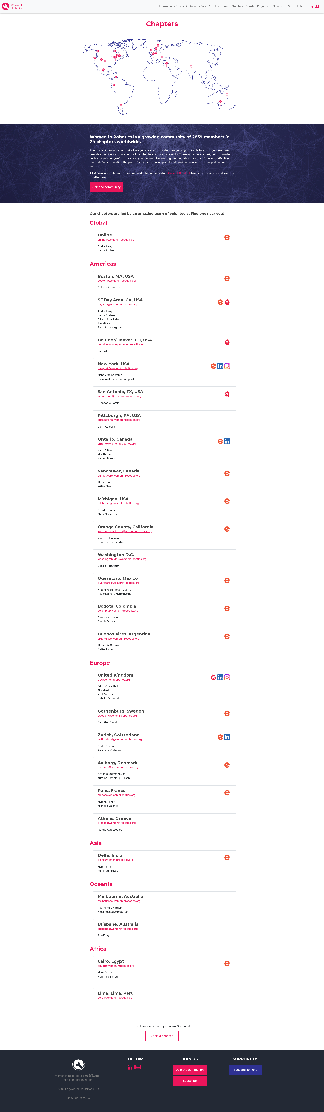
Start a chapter (162, 1036)
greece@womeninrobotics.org (117, 822)
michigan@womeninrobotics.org (118, 503)
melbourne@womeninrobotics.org (119, 901)
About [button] (213, 6)
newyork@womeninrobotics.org (118, 368)
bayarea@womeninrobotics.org (117, 304)
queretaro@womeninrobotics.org (119, 582)
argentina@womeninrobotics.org (118, 638)
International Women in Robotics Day (183, 6)
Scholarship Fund (246, 1070)
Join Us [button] (278, 6)
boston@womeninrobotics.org (117, 280)
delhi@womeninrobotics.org (115, 859)
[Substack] (317, 6)
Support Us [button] (295, 6)
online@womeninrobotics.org (116, 239)
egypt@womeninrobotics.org (116, 965)
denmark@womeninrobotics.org (118, 767)
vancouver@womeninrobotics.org (119, 475)
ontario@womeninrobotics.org (117, 443)
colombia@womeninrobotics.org (118, 610)
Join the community (106, 187)
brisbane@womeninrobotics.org (118, 928)
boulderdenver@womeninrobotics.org (121, 344)
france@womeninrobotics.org (117, 795)
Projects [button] (262, 6)
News (226, 6)
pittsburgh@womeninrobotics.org (119, 419)
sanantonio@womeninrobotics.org (119, 396)
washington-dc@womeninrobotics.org (122, 559)
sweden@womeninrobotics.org (117, 715)
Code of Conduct (179, 173)
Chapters (237, 6)
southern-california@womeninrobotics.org (125, 531)
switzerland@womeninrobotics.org (120, 739)
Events (251, 6)
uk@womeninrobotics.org (114, 679)
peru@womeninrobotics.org (115, 997)
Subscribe (190, 1081)
